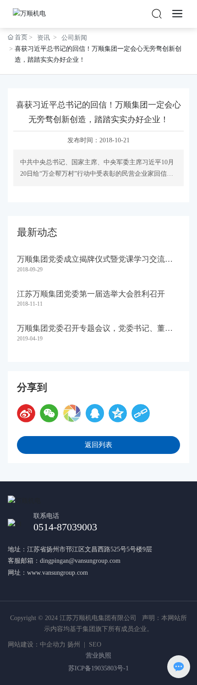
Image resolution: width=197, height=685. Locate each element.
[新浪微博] (26, 413)
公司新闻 (74, 37)
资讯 (43, 37)
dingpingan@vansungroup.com (80, 560)
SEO (95, 644)
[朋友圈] (72, 413)
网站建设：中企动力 (37, 644)
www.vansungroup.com (57, 572)
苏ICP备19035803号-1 (98, 668)
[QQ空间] (118, 413)
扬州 (73, 644)
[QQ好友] (95, 413)
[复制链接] (140, 413)
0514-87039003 (65, 527)
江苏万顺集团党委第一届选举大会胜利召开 (91, 294)
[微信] (49, 413)
